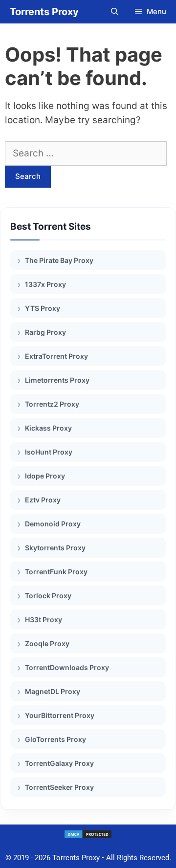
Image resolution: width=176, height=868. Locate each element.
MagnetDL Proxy (52, 691)
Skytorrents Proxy (55, 547)
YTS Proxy (42, 308)
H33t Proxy (43, 619)
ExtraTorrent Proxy (56, 356)
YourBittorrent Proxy (59, 715)
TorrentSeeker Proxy (59, 787)
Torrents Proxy (44, 12)
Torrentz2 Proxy (52, 404)
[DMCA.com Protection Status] (88, 836)
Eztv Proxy (43, 500)
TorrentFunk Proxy (56, 571)
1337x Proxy (45, 284)
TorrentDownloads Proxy (67, 667)
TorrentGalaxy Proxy (59, 763)
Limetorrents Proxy (57, 380)
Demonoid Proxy (53, 524)
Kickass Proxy (48, 428)
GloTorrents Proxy (55, 739)
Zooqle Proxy (47, 643)
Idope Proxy (45, 476)
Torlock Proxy (48, 595)
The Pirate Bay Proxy (59, 260)
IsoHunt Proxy (48, 452)
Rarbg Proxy (45, 332)
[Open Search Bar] (114, 11)
